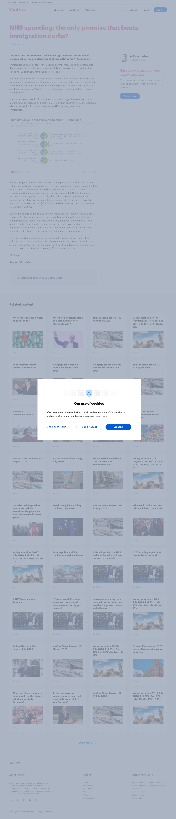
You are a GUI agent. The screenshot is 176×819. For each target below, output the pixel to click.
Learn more (101, 415)
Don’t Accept (89, 427)
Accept (118, 427)
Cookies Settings (56, 426)
